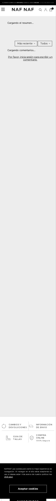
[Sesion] (45, 9)
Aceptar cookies (28, 488)
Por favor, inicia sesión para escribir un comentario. (30, 58)
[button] (4, 10)
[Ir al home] (22, 9)
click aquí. (8, 477)
